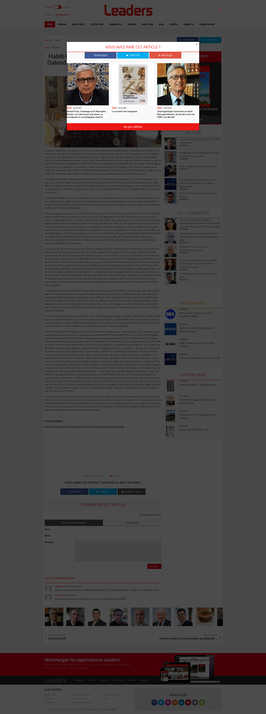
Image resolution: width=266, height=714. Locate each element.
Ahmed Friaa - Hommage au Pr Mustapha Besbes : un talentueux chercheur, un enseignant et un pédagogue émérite (86, 114)
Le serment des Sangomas (124, 111)
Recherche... (172, 10)
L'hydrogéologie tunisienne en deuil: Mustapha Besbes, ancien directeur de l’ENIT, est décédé (176, 114)
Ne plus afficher (133, 126)
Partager (101, 55)
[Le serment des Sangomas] (133, 84)
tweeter (134, 55)
